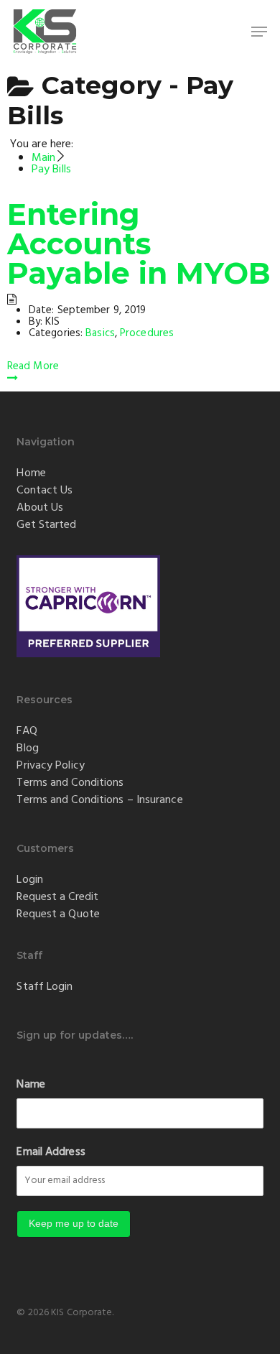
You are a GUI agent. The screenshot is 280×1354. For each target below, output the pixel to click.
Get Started (46, 525)
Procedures (147, 333)
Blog (27, 748)
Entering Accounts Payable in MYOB (139, 243)
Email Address (51, 1152)
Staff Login (45, 987)
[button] (259, 31)
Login (30, 880)
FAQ (27, 731)
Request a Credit (57, 897)
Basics (100, 333)
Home (31, 473)
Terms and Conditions (70, 783)
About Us (40, 508)
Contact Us (45, 490)
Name (31, 1084)
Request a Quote (58, 914)
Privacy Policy (50, 765)
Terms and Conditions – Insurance (99, 800)
